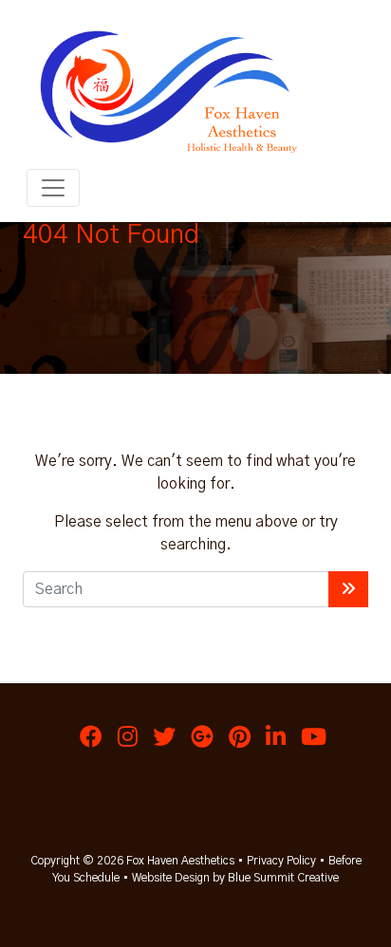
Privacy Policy (281, 860)
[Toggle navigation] (53, 188)
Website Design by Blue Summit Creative (235, 877)
